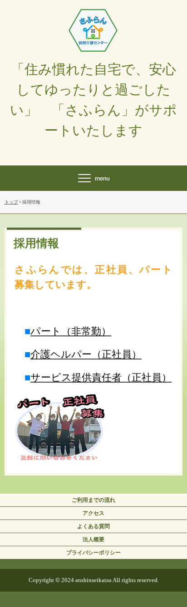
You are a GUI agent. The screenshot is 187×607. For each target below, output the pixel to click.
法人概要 (93, 539)
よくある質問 (93, 526)
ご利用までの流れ (93, 500)
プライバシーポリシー (93, 552)
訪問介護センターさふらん (93, 17)
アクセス (93, 513)
